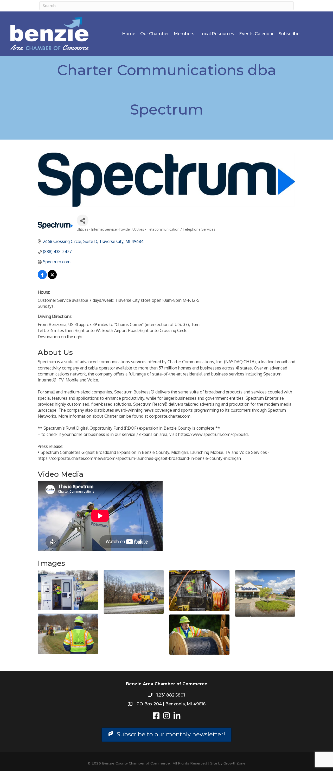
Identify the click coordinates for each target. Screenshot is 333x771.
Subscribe (289, 33)
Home (128, 33)
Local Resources (216, 33)
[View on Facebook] (42, 277)
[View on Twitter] (52, 277)
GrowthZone (234, 763)
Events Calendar (256, 33)
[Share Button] (82, 220)
